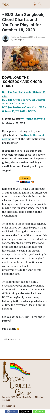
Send (40, 411)
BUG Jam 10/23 (13, 339)
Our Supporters (8, 406)
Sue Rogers (18, 39)
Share (12, 411)
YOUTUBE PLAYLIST (33, 119)
